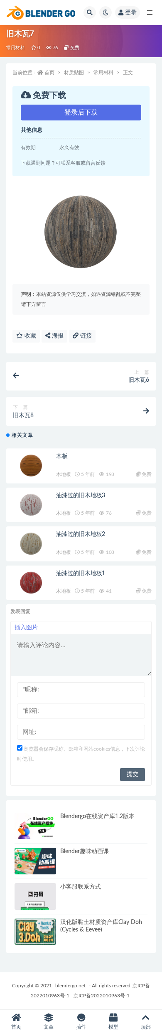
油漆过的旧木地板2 (80, 534)
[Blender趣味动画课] (35, 861)
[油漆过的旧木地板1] (31, 583)
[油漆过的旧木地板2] (31, 544)
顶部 (146, 1026)
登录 (131, 12)
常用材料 (15, 47)
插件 (81, 1026)
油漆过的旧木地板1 (80, 573)
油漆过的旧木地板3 (80, 495)
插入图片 (26, 628)
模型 (113, 1026)
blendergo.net (70, 985)
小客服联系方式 (80, 887)
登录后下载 (81, 112)
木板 (62, 456)
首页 (49, 72)
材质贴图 (74, 72)
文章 (49, 1026)
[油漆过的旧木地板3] (31, 505)
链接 (85, 336)
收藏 (29, 336)
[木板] (31, 466)
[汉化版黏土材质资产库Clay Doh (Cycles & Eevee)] (35, 932)
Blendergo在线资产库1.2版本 (97, 816)
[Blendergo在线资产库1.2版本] (35, 826)
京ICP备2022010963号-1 (102, 995)
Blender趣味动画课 (84, 851)
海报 (57, 336)
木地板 (63, 474)
